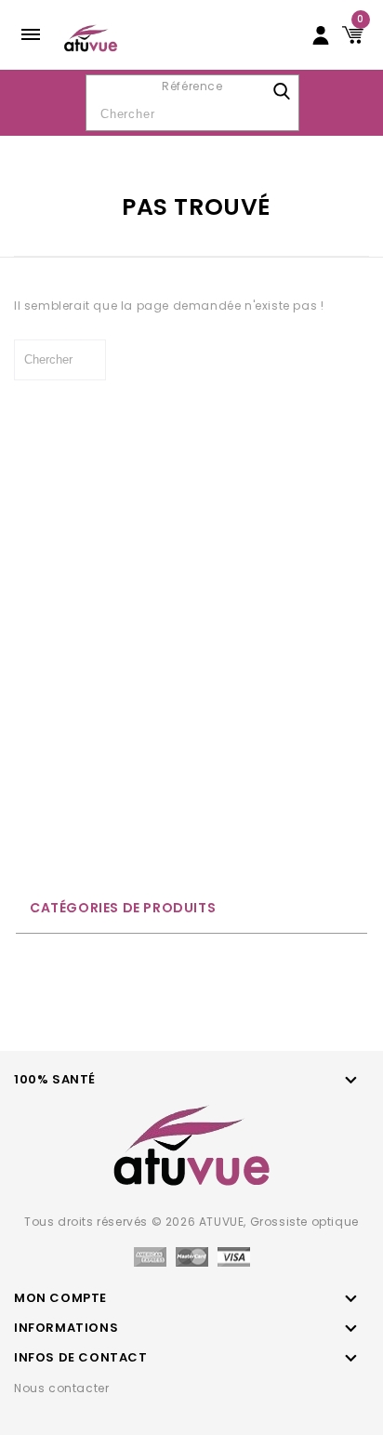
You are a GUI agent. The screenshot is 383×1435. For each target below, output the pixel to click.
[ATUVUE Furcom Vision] (90, 37)
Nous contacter (61, 1388)
